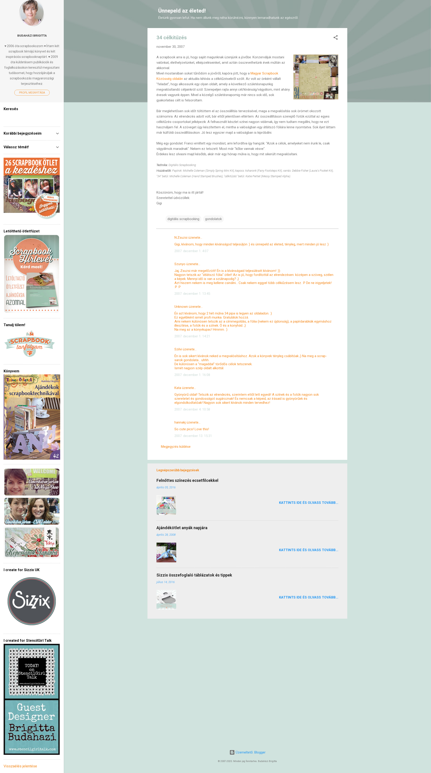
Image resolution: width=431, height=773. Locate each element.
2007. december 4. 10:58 (192, 409)
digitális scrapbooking (183, 219)
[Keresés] (344, 12)
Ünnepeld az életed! (182, 11)
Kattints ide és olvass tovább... (308, 503)
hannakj (180, 422)
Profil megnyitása (32, 92)
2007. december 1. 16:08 (192, 375)
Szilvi (178, 349)
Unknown (181, 307)
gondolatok (213, 219)
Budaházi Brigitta (32, 35)
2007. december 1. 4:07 (191, 251)
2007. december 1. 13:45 (192, 294)
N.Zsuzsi (180, 238)
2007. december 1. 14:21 (192, 336)
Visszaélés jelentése (20, 766)
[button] (335, 38)
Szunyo (179, 264)
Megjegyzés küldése (176, 447)
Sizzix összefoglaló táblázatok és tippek (194, 575)
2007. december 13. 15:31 (193, 436)
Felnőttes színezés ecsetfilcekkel (187, 480)
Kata (177, 388)
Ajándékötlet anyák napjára (181, 527)
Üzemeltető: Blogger (250, 752)
